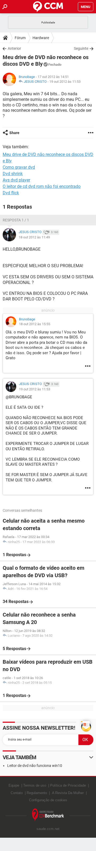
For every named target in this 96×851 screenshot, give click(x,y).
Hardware (41, 38)
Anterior (14, 48)
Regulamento (37, 793)
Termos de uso (34, 785)
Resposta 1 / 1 (16, 220)
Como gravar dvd (19, 167)
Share (14, 133)
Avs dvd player (16, 180)
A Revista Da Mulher (68, 793)
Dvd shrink (13, 173)
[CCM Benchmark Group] (48, 814)
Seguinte (81, 48)
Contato (17, 793)
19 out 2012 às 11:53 (65, 82)
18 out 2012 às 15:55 (34, 324)
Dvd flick (11, 192)
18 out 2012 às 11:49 (34, 237)
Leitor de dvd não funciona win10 (34, 765)
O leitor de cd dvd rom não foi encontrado (42, 186)
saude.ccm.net (48, 829)
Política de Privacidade (68, 785)
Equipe (14, 785)
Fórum (20, 38)
